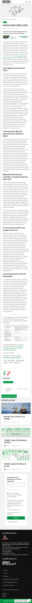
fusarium (6, 362)
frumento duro (11, 360)
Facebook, (7, 357)
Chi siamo (5, 570)
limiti (10, 362)
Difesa (5, 22)
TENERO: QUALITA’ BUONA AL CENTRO (15, 441)
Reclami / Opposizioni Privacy (10, 582)
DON (5, 360)
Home (4, 19)
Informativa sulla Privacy (13, 510)
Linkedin (18, 357)
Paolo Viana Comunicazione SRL (9, 547)
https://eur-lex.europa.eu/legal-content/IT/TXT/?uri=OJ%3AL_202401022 (13, 348)
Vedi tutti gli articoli (8, 382)
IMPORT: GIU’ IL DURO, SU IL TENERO (14, 418)
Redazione (7, 28)
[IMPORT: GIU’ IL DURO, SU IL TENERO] (16, 408)
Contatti (5, 573)
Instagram (12, 357)
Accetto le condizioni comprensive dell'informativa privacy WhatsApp (14, 495)
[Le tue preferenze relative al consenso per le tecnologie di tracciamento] (29, 600)
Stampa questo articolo (10, 396)
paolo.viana (8, 445)
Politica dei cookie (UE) (8, 585)
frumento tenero (20, 360)
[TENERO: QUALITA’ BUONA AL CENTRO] (16, 432)
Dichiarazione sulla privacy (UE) (10, 579)
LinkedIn (4, 596)
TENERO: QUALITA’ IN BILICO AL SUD (15, 465)
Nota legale (6, 576)
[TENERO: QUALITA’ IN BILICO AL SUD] (16, 455)
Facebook (4, 595)
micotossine (16, 362)
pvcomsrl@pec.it (8, 550)
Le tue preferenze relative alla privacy (10, 589)
